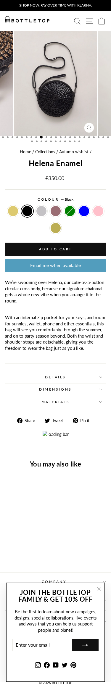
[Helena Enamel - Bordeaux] (31, 546)
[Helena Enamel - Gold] (10, 546)
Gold (13, 211)
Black (27, 211)
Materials (55, 402)
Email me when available (55, 265)
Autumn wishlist (74, 151)
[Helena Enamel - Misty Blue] (17, 552)
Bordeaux (56, 211)
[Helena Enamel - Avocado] (31, 552)
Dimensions (55, 389)
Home (25, 151)
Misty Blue (84, 211)
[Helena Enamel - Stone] (24, 546)
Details (55, 377)
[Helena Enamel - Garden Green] (38, 546)
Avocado (56, 228)
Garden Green (70, 211)
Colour (55, 199)
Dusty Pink (98, 211)
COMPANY (54, 581)
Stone (41, 211)
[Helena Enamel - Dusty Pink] (24, 552)
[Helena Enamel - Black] (17, 546)
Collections (45, 151)
